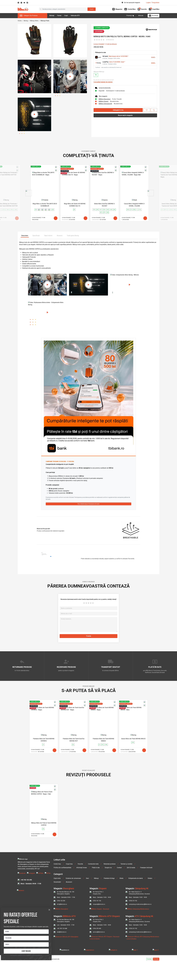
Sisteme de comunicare (73, 878)
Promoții (129, 15)
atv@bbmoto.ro (61, 932)
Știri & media (131, 867)
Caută (91, 9)
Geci (87, 878)
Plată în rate (96, 867)
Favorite (80, 864)
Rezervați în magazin (125, 115)
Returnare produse (110, 864)
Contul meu (57, 864)
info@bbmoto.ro (62, 904)
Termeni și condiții (126, 864)
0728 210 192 (133, 901)
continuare (26, 951)
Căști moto (57, 878)
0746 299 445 (97, 928)
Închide (149, 959)
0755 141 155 (97, 901)
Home (20, 21)
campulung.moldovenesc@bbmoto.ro (140, 904)
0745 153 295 (61, 901)
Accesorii (69, 882)
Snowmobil (57, 882)
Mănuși (96, 878)
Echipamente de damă (135, 878)
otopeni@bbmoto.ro (99, 904)
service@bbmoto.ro (99, 932)
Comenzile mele (93, 864)
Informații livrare (81, 867)
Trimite (88, 636)
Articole (140, 15)
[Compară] (154, 110)
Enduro (150, 878)
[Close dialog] (49, 909)
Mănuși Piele (45, 21)
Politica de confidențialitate (62, 867)
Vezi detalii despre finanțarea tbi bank (88, 504)
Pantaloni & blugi (109, 878)
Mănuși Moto (34, 21)
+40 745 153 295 (26, 880)
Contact (119, 867)
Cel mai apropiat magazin (132, 2)
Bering (26, 21)
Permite (156, 959)
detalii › (153, 57)
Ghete (121, 878)
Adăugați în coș (118, 110)
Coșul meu (69, 864)
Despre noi (108, 867)
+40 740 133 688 (62, 928)
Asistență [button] (155, 15)
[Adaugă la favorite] (146, 110)
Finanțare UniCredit (146, 867)
